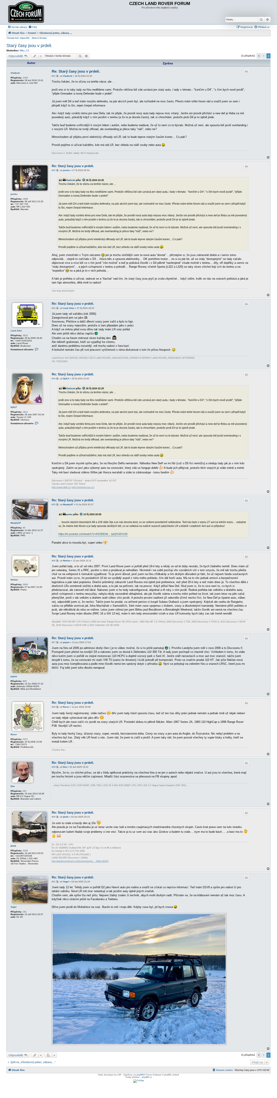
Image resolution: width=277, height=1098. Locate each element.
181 (25, 912)
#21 (54, 76)
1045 (25, 78)
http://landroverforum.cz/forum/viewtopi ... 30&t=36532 (80, 861)
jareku (14, 194)
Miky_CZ (24, 50)
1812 (25, 412)
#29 (54, 767)
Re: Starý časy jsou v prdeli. (76, 71)
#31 (54, 881)
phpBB (140, 1075)
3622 (25, 335)
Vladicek (15, 73)
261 (25, 791)
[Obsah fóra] (26, 12)
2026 (25, 850)
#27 (54, 642)
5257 (25, 739)
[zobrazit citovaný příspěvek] (84, 180)
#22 (54, 170)
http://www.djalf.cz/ (61, 487)
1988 (25, 199)
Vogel (13, 907)
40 (24, 527)
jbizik (13, 846)
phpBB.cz (147, 1077)
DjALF (14, 407)
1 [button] (263, 56)
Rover (14, 734)
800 (25, 681)
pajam (14, 676)
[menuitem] (32, 27)
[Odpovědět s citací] (246, 71)
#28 (54, 707)
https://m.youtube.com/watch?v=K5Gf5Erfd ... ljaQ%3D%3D (93, 534)
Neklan (14, 579)
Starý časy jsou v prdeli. (29, 45)
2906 (25, 584)
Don (13, 786)
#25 (54, 504)
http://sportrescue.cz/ (83, 487)
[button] (259, 56)
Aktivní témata (39, 38)
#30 (54, 817)
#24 (54, 378)
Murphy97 (16, 523)
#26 (54, 560)
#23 (54, 308)
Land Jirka (16, 330)
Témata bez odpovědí (17, 38)
